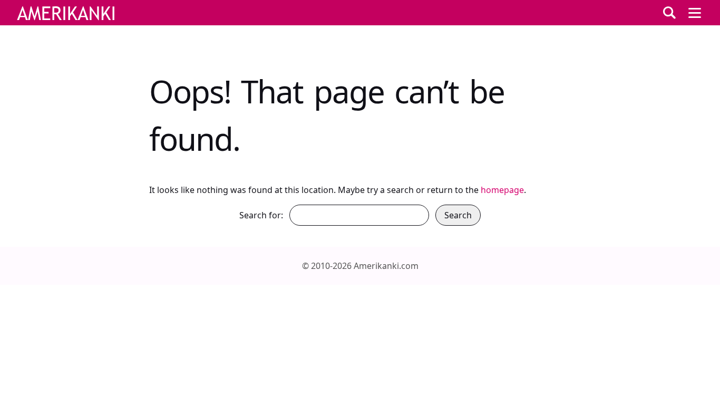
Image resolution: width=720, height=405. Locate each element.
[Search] (669, 12)
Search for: (261, 215)
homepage (502, 190)
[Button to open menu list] (694, 12)
